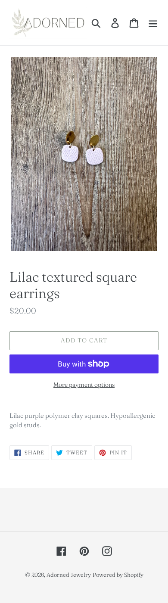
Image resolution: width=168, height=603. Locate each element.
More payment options (84, 385)
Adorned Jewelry (69, 574)
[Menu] (152, 23)
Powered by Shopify (118, 574)
